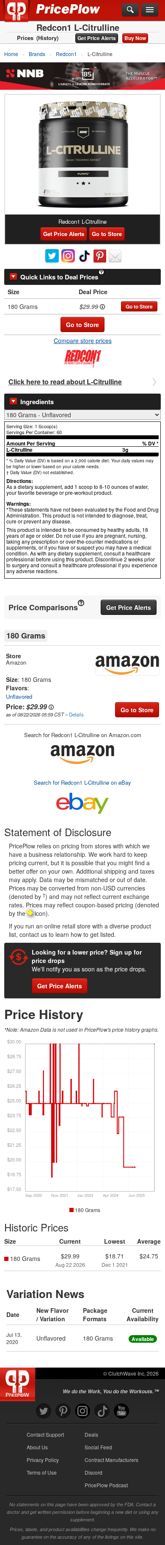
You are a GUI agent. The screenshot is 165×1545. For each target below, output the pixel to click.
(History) (47, 38)
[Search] (130, 10)
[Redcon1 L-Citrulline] (82, 154)
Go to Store (107, 234)
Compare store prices (83, 340)
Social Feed (98, 1447)
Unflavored (19, 696)
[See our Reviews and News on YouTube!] (121, 1411)
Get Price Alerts (96, 38)
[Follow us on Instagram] (82, 1411)
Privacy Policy (43, 1459)
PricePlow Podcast (106, 1485)
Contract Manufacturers (111, 1459)
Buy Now (135, 38)
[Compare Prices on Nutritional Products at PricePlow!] (19, 1382)
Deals (91, 1434)
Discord (93, 1472)
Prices (25, 38)
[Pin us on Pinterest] (63, 1411)
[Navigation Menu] (150, 10)
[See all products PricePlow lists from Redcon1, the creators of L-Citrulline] (82, 358)
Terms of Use (42, 1472)
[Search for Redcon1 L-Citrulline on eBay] (82, 801)
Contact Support (45, 1434)
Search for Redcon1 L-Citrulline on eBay (82, 782)
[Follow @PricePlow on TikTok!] (102, 1411)
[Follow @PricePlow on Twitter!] (43, 1411)
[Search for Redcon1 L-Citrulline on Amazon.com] (82, 753)
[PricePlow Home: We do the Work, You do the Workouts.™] (22, 16)
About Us (37, 1447)
